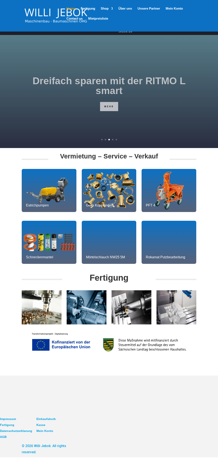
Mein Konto (174, 8)
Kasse (40, 425)
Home (70, 8)
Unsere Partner (149, 8)
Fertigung (7, 425)
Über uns (125, 8)
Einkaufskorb (46, 419)
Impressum (8, 419)
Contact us (74, 18)
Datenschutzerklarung (16, 431)
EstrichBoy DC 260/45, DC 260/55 (109, 93)
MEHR (109, 110)
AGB (3, 437)
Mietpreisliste (98, 18)
